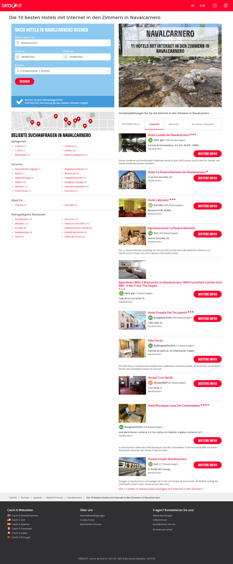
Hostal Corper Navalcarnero (167, 459)
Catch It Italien (19, 533)
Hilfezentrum (160, 520)
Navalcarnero (74, 497)
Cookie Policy (87, 519)
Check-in (19, 51)
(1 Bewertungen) (144, 293)
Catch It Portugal (21, 537)
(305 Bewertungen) (173, 205)
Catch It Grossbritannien (25, 515)
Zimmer (19, 65)
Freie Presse (21, 190)
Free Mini (69, 190)
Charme (19, 205)
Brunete (19, 227)
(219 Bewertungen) (168, 464)
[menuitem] (193, 6)
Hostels (68, 150)
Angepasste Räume (74, 169)
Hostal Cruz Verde (160, 378)
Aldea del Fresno (73, 236)
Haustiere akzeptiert (75, 186)
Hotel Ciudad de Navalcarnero (168, 135)
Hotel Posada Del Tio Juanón (167, 313)
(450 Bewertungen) (168, 233)
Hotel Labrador (158, 200)
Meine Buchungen (163, 515)
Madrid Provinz (54, 497)
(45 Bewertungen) (177, 382)
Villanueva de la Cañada (77, 227)
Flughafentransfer (74, 177)
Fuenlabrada (21, 219)
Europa (25, 497)
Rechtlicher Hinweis (90, 524)
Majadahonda (22, 232)
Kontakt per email (162, 529)
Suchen (24, 81)
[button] (226, 6)
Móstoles (19, 223)
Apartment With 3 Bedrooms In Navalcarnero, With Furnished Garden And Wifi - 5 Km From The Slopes (170, 284)
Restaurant (70, 173)
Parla (17, 236)
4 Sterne (19, 146)
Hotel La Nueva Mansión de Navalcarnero (177, 172)
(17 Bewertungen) (185, 345)
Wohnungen (21, 154)
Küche (18, 173)
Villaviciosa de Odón (75, 223)
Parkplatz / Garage (74, 182)
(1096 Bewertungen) (175, 140)
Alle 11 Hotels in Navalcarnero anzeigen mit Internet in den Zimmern (161, 489)
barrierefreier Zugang (26, 169)
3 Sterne (69, 146)
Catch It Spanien (20, 524)
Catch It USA (18, 519)
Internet (19, 186)
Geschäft (69, 205)
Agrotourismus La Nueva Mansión (171, 228)
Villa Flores (155, 341)
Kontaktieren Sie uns (164, 524)
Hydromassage (22, 177)
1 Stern (18, 150)
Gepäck (19, 182)
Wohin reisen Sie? (25, 37)
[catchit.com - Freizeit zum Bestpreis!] (12, 10)
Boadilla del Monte (74, 232)
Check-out (68, 51)
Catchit (13, 497)
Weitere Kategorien (74, 154)
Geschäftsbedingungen (92, 515)
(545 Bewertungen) (153, 427)
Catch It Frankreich (22, 528)
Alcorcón (69, 219)
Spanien (37, 497)
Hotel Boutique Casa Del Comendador (174, 406)
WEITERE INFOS (207, 153)
